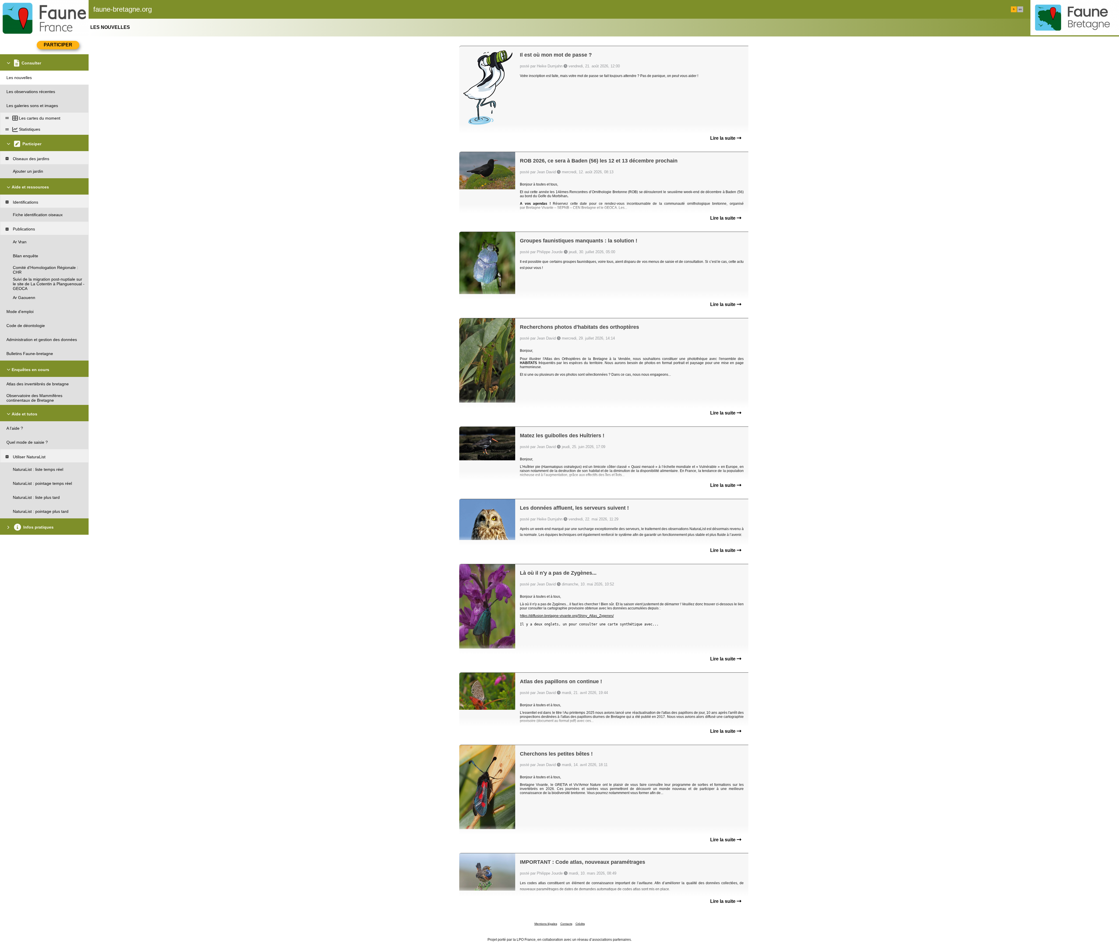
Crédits (580, 923)
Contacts (566, 923)
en (1020, 9)
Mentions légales (545, 923)
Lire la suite (723, 138)
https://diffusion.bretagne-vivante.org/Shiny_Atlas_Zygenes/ (567, 616)
